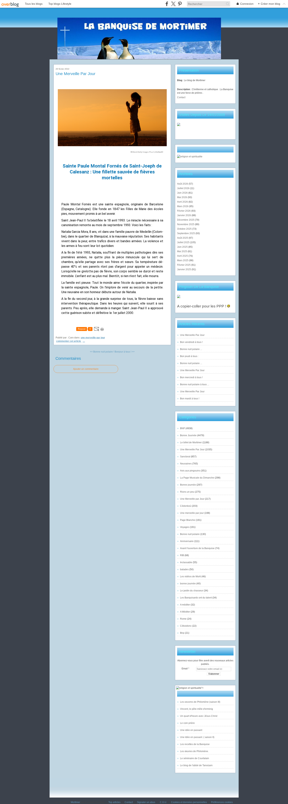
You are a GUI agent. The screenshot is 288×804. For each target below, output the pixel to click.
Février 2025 (184, 265)
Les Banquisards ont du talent (196, 597)
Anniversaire (187, 541)
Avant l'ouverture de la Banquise (197, 548)
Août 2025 (183, 238)
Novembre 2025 (186, 224)
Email (185, 668)
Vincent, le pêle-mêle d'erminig (196, 709)
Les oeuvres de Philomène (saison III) (200, 702)
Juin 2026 (182, 192)
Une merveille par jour (93, 337)
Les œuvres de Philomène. (194, 751)
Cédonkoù (185, 506)
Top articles (114, 802)
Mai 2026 (182, 197)
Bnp (182, 633)
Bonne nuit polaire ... (191, 349)
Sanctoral (185, 456)
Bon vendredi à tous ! (191, 342)
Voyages (184, 527)
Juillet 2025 (183, 242)
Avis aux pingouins (190, 470)
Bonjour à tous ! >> (125, 351)
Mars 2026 (183, 206)
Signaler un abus (146, 802)
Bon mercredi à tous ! (191, 377)
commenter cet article (69, 341)
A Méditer (185, 611)
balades (184, 569)
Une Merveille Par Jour (75, 74)
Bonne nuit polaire (190, 534)
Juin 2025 (182, 247)
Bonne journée (188, 484)
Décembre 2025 (186, 219)
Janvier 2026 (184, 215)
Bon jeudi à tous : (189, 356)
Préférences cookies (222, 802)
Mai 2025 (182, 251)
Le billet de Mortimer (191, 442)
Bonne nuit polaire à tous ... (194, 384)
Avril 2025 (182, 256)
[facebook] (166, 4)
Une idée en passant (191, 730)
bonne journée (188, 583)
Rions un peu (187, 491)
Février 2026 (184, 210)
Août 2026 (183, 183)
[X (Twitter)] (173, 4)
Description (184, 89)
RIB (182, 555)
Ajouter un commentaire (86, 369)
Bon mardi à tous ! (189, 398)
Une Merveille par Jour (192, 499)
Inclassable (186, 562)
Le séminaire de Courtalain (194, 758)
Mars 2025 (183, 260)
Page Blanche (187, 520)
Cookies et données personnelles (189, 802)
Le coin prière (187, 723)
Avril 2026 (182, 201)
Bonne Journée (188, 435)
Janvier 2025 (184, 269)
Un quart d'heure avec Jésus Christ (198, 716)
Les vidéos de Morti (190, 576)
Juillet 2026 (183, 188)
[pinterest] (179, 4)
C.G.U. (163, 802)
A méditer (185, 604)
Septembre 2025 (186, 233)
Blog (179, 80)
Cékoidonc (186, 626)
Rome (183, 618)
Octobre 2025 (184, 229)
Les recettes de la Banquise (195, 744)
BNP (182, 428)
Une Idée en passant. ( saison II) (197, 737)
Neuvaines (186, 463)
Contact (181, 97)
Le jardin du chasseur (191, 590)
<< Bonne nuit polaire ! (102, 351)
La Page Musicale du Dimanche (197, 477)
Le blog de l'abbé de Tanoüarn (196, 765)
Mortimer (75, 802)
